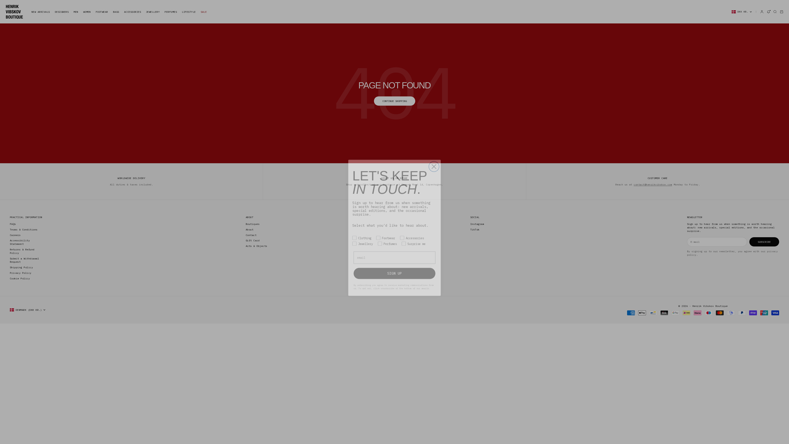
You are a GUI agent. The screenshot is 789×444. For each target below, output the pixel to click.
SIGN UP (394, 267)
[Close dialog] (434, 161)
